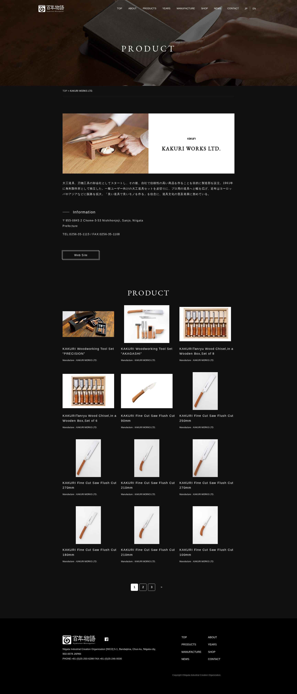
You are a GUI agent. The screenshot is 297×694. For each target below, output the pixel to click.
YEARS (166, 8)
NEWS (217, 8)
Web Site (81, 255)
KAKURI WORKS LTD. (86, 360)
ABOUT (132, 8)
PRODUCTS (149, 8)
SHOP (204, 8)
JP (246, 8)
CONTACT (233, 8)
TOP (119, 8)
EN (254, 8)
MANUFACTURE (186, 8)
